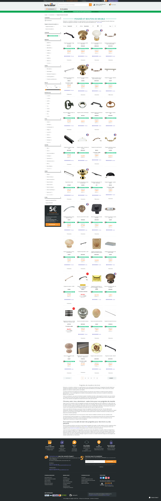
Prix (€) (46, 82)
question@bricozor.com (66, 465)
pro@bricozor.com (65, 469)
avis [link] (110, 484)
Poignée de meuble (50, 26)
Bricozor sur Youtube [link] (106, 478)
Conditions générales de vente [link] (87, 478)
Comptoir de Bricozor (93, 495)
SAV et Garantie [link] (66, 480)
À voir (46, 197)
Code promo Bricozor (49, 484)
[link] (113, 1)
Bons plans (64, 9)
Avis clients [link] (83, 477)
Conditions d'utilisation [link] (94, 498)
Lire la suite (99, 22)
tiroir (86, 426)
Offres (46, 65)
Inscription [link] (65, 484)
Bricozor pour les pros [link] (49, 483)
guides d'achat (106, 495)
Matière (46, 145)
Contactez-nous (53, 456)
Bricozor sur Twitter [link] (103, 478)
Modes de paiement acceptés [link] (50, 478)
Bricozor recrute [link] (48, 481)
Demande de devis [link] (66, 486)
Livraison (47, 32)
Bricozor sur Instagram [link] (109, 478)
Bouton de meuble (50, 29)
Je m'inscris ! (52, 224)
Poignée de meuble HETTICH (51, 200)
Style (46, 118)
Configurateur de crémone (68, 487)
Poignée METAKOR (49, 202)
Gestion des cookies (85, 483)
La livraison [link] (65, 477)
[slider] (45, 89)
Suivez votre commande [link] (67, 481)
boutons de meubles (74, 428)
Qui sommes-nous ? (48, 477)
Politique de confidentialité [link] (84, 498)
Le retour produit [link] (66, 478)
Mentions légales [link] (84, 481)
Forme (46, 171)
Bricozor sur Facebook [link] (101, 478)
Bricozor (50, 5)
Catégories (47, 17)
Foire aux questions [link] (66, 483)
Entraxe (48, 92)
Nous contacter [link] (47, 480)
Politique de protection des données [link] (88, 480)
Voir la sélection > (95, 11)
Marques (47, 39)
